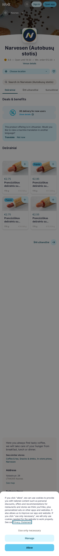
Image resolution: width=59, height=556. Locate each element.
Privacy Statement (22, 522)
